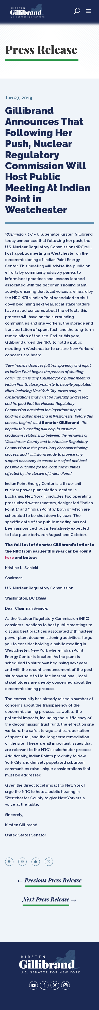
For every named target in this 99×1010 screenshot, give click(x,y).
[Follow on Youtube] (33, 985)
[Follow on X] (55, 985)
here (9, 557)
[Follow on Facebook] (44, 985)
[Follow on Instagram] (65, 985)
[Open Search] (77, 11)
